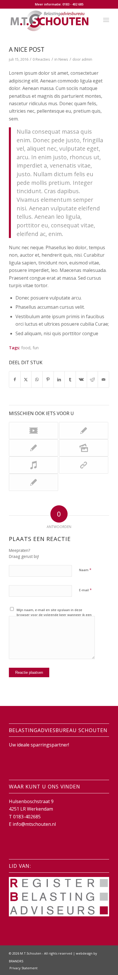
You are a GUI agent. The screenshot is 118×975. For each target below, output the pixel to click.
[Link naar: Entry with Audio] (33, 465)
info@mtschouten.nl (34, 824)
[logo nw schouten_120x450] (49, 19)
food (25, 347)
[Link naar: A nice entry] (33, 447)
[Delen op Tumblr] (70, 379)
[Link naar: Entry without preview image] (33, 482)
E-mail (85, 589)
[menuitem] (106, 20)
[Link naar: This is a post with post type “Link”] (83, 465)
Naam (85, 569)
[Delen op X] (26, 379)
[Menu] (106, 20)
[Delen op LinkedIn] (59, 379)
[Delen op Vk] (81, 379)
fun (36, 347)
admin (87, 59)
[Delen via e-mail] (103, 379)
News (63, 59)
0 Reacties (41, 59)
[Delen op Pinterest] (48, 379)
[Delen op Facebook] (14, 379)
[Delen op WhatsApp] (37, 379)
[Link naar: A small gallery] (83, 447)
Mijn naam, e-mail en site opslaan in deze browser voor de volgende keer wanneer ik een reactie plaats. (54, 614)
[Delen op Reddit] (92, 379)
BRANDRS (16, 961)
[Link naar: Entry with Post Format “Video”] (33, 430)
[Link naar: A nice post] (83, 430)
